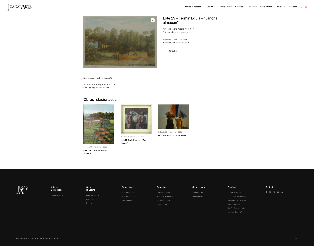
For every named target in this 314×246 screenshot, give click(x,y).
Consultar (173, 51)
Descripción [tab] (88, 78)
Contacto (269, 187)
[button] (214, 7)
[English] (306, 7)
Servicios (279, 7)
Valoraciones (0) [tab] (104, 78)
